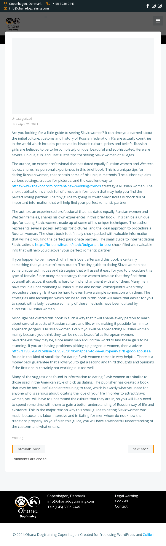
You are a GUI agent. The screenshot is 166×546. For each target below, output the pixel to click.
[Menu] (158, 20)
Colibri (148, 534)
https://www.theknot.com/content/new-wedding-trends (56, 186)
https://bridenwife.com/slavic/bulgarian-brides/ (73, 244)
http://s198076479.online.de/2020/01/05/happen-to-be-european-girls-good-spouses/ (82, 351)
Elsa (14, 124)
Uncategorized (22, 118)
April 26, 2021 (28, 124)
